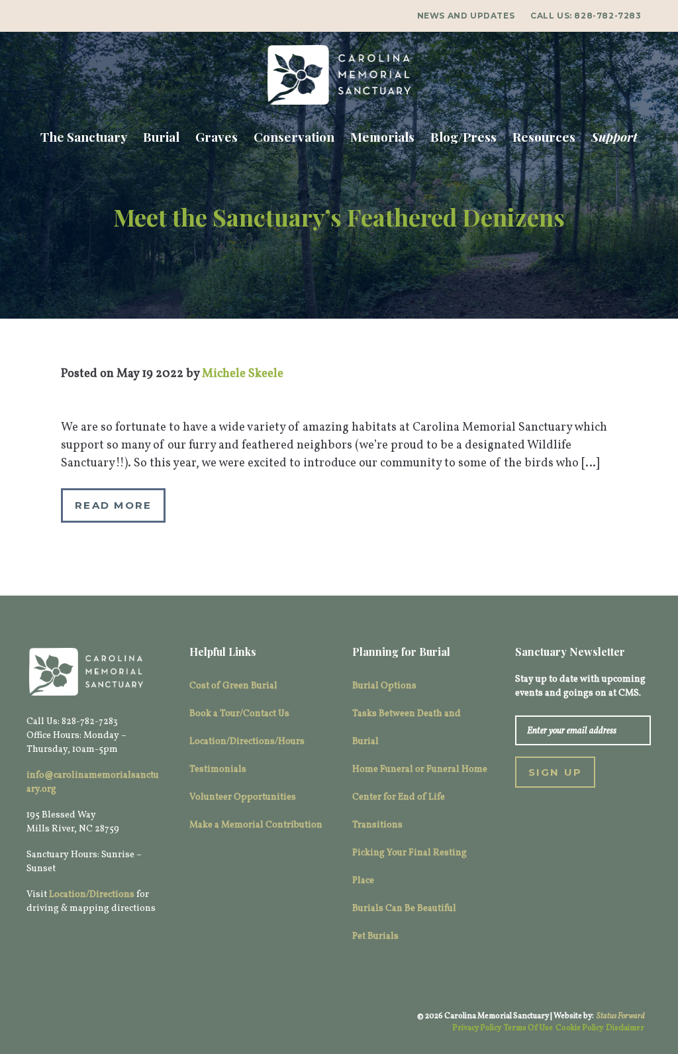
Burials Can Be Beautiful (404, 908)
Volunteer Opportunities (242, 797)
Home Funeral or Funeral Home (419, 769)
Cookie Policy (579, 1028)
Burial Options (384, 686)
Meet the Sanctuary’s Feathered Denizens (339, 217)
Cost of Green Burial (233, 686)
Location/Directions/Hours (247, 741)
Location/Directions (91, 894)
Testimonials (217, 769)
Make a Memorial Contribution (255, 825)
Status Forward (621, 1016)
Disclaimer (625, 1028)
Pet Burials (375, 936)
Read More (113, 505)
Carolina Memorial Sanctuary (339, 75)
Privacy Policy (476, 1028)
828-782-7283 (607, 16)
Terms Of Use (528, 1028)
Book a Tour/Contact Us (239, 714)
